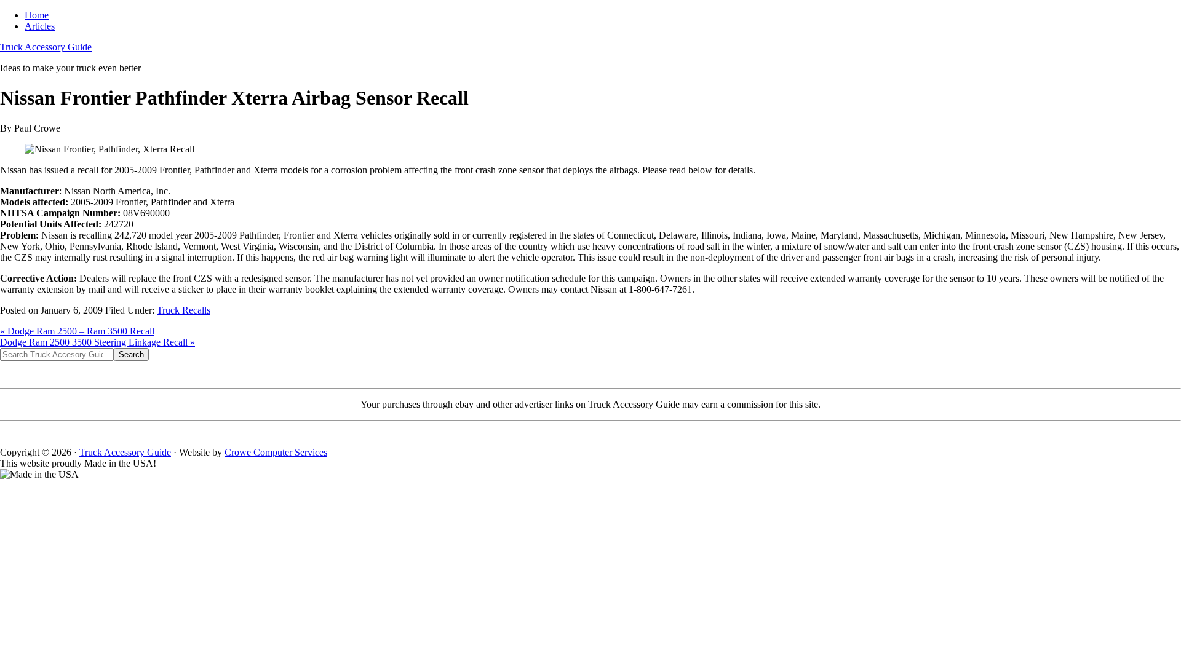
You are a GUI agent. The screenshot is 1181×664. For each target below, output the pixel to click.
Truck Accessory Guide (46, 47)
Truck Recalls (183, 310)
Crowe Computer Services (276, 452)
